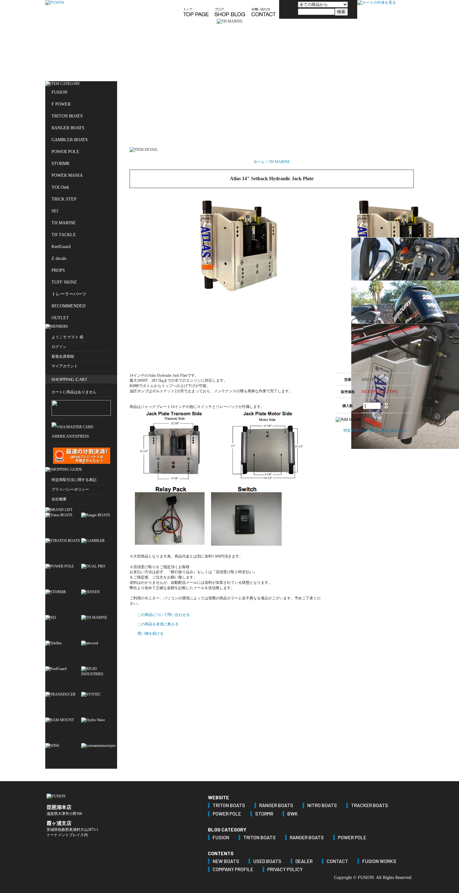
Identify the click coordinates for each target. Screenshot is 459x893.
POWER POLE (65, 151)
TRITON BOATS (67, 116)
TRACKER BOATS (369, 805)
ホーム (259, 162)
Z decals (59, 258)
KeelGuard (61, 246)
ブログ (229, 9)
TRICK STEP (64, 199)
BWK (292, 813)
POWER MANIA (67, 175)
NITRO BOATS (322, 805)
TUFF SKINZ (64, 282)
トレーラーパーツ (69, 294)
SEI (55, 211)
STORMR (60, 163)
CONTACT (337, 861)
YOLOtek (60, 187)
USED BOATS (267, 861)
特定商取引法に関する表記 (74, 480)
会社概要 (59, 499)
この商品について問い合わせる (163, 615)
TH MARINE (64, 223)
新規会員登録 (63, 356)
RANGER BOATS (68, 128)
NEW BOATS (226, 861)
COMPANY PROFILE (233, 869)
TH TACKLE (64, 234)
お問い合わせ (263, 9)
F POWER (61, 104)
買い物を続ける (150, 633)
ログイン (59, 347)
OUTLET (60, 317)
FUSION (59, 92)
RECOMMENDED (69, 306)
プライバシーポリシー (70, 489)
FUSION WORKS (379, 861)
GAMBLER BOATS (70, 139)
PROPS (58, 270)
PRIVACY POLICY (285, 869)
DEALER (304, 861)
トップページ (195, 9)
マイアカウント (65, 366)
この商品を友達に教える (158, 624)
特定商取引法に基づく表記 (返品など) (375, 430)
